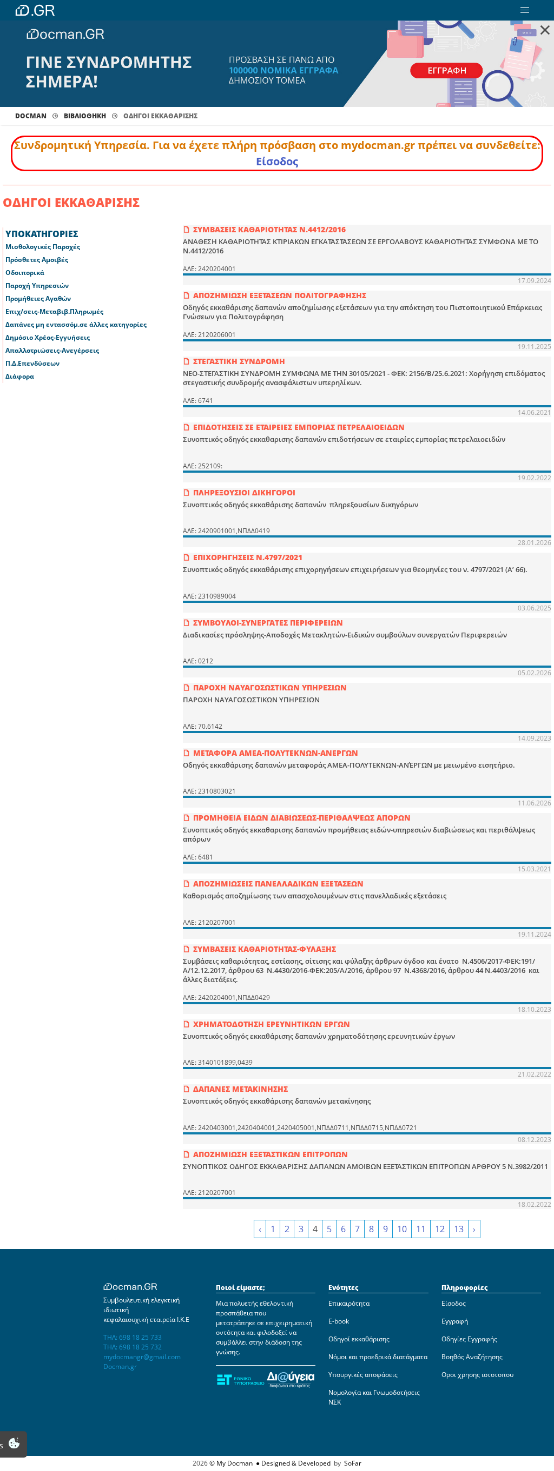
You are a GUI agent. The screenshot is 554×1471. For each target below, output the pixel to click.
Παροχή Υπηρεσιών (37, 285)
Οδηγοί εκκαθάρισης (359, 1339)
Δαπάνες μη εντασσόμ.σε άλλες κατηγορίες (76, 324)
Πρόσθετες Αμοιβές (36, 259)
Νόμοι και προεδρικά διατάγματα (377, 1356)
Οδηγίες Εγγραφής (469, 1339)
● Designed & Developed (292, 1463)
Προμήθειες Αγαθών (38, 298)
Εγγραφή (454, 1321)
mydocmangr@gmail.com (142, 1356)
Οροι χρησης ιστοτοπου (477, 1374)
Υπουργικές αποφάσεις (363, 1374)
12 (440, 1229)
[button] (525, 10)
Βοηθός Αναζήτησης (472, 1356)
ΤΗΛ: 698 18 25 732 (132, 1347)
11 (421, 1229)
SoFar (352, 1463)
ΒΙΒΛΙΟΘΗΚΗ (85, 115)
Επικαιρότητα (349, 1303)
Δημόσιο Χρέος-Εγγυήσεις (47, 337)
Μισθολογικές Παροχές (42, 246)
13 (459, 1229)
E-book (338, 1321)
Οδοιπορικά (24, 272)
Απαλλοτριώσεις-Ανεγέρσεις (52, 350)
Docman (31, 115)
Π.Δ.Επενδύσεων (32, 363)
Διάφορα (19, 376)
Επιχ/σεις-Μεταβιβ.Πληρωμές (54, 311)
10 (402, 1229)
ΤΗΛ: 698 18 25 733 (132, 1337)
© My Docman (231, 1463)
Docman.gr (120, 1366)
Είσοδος (277, 161)
